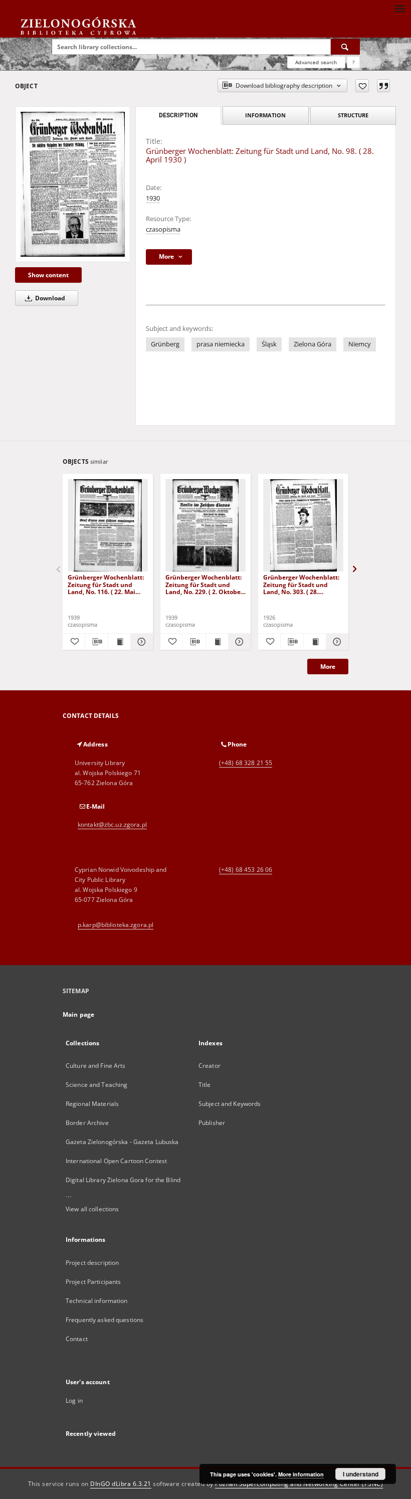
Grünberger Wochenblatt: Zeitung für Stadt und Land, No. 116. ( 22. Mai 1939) (106, 584)
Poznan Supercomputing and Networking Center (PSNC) (299, 1483)
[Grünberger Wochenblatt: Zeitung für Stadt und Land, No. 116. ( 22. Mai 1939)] (107, 525)
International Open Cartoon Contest (116, 1161)
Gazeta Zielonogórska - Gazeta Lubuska (122, 1142)
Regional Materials (92, 1103)
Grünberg (165, 344)
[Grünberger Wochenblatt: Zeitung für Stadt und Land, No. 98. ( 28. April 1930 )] (73, 184)
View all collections (92, 1209)
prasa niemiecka (220, 344)
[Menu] (399, 8)
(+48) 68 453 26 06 (245, 869)
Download (49, 298)
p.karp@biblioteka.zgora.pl (115, 924)
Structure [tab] (353, 115)
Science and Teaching (96, 1084)
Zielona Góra (312, 344)
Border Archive (87, 1122)
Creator (209, 1065)
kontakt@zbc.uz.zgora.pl (112, 824)
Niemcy (359, 344)
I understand (360, 1473)
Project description (92, 1262)
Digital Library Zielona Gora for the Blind (123, 1180)
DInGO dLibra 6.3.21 (120, 1483)
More (327, 666)
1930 (153, 198)
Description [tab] (178, 115)
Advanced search (316, 62)
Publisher (211, 1122)
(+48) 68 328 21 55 (245, 763)
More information (301, 1474)
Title (204, 1084)
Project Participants (93, 1281)
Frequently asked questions (104, 1320)
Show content (48, 275)
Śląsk (269, 344)
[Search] (345, 47)
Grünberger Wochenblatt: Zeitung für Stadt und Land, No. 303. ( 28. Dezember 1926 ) (301, 584)
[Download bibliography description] (96, 641)
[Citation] (383, 85)
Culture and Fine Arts (96, 1065)
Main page (78, 1014)
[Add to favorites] (362, 85)
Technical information (97, 1300)
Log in (74, 1400)
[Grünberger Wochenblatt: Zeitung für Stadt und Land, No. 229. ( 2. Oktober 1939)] (205, 525)
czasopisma (163, 229)
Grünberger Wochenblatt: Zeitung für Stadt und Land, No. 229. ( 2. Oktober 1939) (204, 584)
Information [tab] (265, 115)
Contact (77, 1339)
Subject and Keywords (229, 1103)
